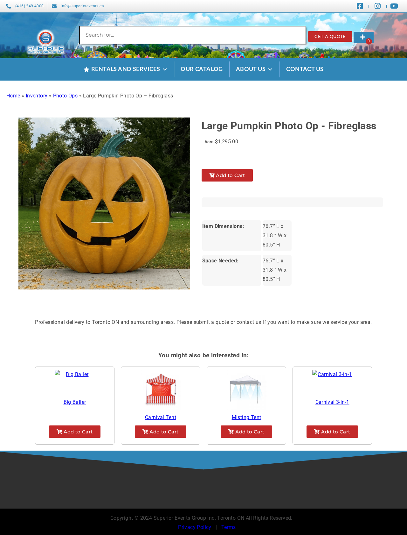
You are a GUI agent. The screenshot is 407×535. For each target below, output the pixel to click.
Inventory (37, 96)
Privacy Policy (194, 527)
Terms (228, 527)
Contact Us (304, 69)
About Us (251, 69)
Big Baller (75, 402)
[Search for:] (192, 35)
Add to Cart (230, 175)
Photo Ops (65, 96)
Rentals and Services (125, 69)
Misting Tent (246, 417)
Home (13, 96)
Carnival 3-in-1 (332, 402)
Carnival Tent (160, 417)
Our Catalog (202, 69)
